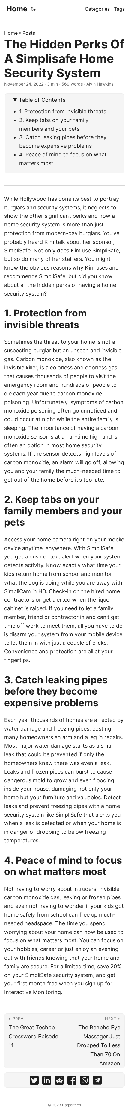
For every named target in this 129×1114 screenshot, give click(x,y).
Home (17, 8)
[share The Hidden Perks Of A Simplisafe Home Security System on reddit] (59, 1081)
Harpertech (71, 1105)
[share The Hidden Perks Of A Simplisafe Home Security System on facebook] (72, 1081)
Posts (28, 33)
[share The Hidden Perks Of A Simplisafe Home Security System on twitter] (34, 1081)
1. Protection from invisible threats (62, 111)
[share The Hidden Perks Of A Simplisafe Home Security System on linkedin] (46, 1081)
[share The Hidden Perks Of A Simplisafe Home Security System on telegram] (97, 1081)
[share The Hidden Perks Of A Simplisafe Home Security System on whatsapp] (84, 1081)
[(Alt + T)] (33, 9)
